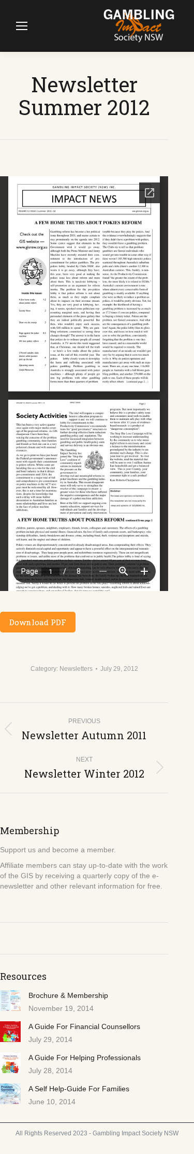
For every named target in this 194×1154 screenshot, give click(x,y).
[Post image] (10, 1000)
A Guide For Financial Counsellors (84, 1026)
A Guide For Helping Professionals (84, 1057)
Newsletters (76, 668)
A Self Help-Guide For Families (78, 1089)
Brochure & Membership (68, 995)
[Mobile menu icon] (22, 26)
